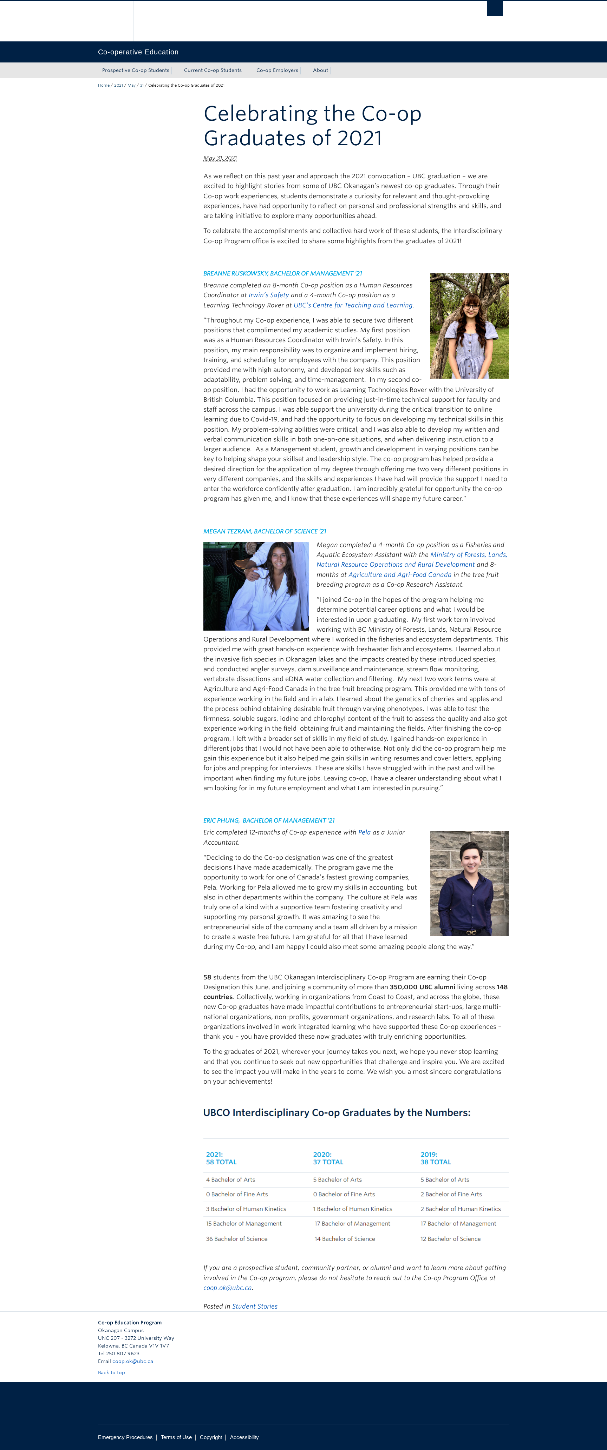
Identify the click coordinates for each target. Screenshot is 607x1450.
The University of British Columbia (113, 21)
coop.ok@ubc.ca (227, 1287)
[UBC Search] (495, 8)
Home (104, 85)
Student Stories (255, 1306)
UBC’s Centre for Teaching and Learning (353, 305)
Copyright (211, 1437)
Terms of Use (176, 1437)
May (132, 85)
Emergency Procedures (125, 1437)
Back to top (112, 1372)
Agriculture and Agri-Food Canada (400, 574)
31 (142, 85)
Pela (364, 832)
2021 (118, 85)
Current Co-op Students (213, 70)
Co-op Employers (277, 70)
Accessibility (244, 1437)
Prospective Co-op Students (135, 70)
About (320, 70)
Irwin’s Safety (269, 295)
